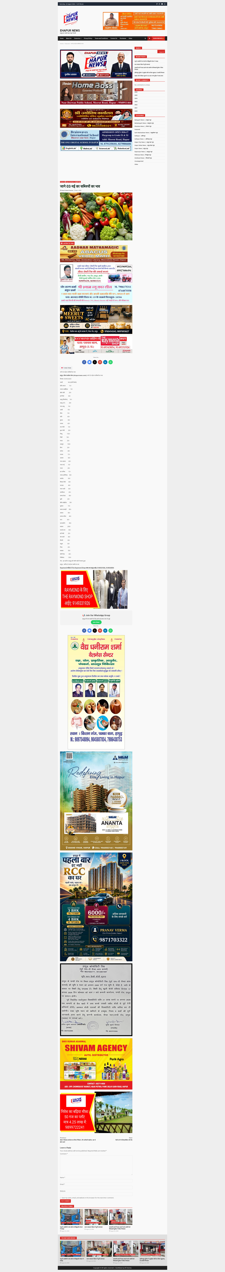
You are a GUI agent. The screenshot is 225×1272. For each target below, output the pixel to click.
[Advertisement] (134, 21)
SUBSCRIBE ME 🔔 (158, 38)
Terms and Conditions (101, 38)
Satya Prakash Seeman (67, 195)
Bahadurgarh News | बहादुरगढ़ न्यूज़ (144, 123)
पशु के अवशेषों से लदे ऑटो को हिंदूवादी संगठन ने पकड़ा (146, 61)
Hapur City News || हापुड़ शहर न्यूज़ (73, 187)
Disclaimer (123, 38)
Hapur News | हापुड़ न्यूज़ (141, 148)
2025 (136, 95)
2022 (136, 105)
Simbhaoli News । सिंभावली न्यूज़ (143, 158)
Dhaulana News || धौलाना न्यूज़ (143, 126)
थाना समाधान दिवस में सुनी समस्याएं (142, 64)
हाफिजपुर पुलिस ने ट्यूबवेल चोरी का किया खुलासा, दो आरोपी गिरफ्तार (149, 72)
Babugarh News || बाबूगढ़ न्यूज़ (143, 120)
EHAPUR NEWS (70, 30)
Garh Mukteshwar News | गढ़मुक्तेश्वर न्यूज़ (146, 132)
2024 (136, 98)
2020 (136, 111)
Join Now (96, 627)
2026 (136, 92)
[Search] (145, 38)
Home (61, 38)
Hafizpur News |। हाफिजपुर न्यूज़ (143, 139)
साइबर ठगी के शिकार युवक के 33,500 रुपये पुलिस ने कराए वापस (149, 76)
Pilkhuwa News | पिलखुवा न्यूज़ (143, 155)
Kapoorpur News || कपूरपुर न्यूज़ (143, 151)
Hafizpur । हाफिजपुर (140, 136)
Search (138, 48)
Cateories (77, 38)
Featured (63, 187)
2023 (136, 101)
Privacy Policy (88, 38)
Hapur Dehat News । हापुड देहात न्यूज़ (145, 145)
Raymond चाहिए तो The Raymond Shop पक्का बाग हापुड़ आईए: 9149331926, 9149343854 (87, 573)
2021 (136, 108)
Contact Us (113, 38)
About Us (68, 38)
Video (130, 38)
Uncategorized (139, 161)
